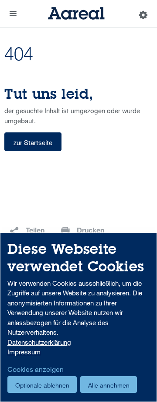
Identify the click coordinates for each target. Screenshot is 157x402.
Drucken (90, 231)
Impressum (24, 352)
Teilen (35, 231)
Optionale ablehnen (42, 385)
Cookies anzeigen (35, 369)
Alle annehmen (109, 385)
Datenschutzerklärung (39, 342)
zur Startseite (33, 142)
